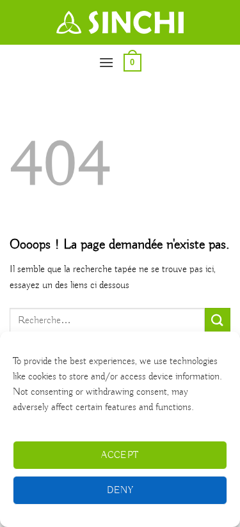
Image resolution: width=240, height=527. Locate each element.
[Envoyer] (217, 320)
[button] (106, 62)
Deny (120, 490)
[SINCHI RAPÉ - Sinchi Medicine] (120, 22)
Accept (120, 455)
